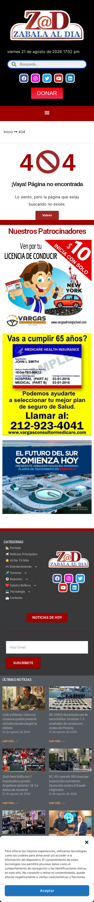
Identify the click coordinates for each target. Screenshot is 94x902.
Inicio (8, 132)
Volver (47, 215)
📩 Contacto (13, 598)
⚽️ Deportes (13, 579)
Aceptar (47, 890)
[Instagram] (35, 78)
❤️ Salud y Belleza (18, 585)
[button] (86, 841)
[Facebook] (23, 78)
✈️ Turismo (13, 573)
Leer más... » (10, 741)
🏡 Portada (13, 548)
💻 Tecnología (15, 591)
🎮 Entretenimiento (18, 566)
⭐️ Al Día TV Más (17, 560)
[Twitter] (47, 78)
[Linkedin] (70, 78)
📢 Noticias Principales (21, 554)
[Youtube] (58, 78)
